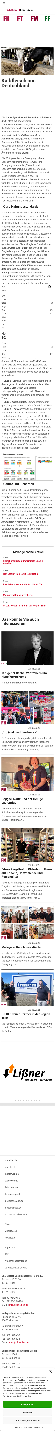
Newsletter (10, 1237)
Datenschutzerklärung (23, 1427)
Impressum (38, 1427)
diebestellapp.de (13, 1207)
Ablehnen (27, 1412)
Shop (7, 1224)
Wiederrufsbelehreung (16, 1261)
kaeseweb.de (11, 1180)
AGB (7, 1254)
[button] (50, 1371)
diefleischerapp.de (14, 1201)
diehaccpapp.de (13, 1194)
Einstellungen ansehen (28, 1420)
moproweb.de (12, 1174)
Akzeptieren (27, 1404)
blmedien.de (11, 1160)
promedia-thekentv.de (16, 1214)
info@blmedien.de (18, 1304)
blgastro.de (10, 1167)
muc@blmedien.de (18, 1342)
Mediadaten (11, 1231)
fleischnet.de (11, 1187)
